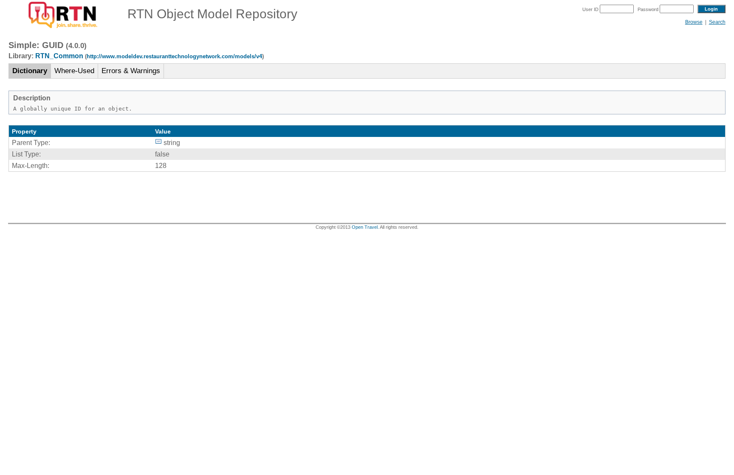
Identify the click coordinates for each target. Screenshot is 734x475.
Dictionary (29, 71)
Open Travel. (365, 227)
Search (717, 22)
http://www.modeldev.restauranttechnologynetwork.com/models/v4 (174, 56)
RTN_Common (59, 56)
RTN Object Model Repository (207, 14)
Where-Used (74, 71)
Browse (694, 22)
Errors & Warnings (131, 71)
